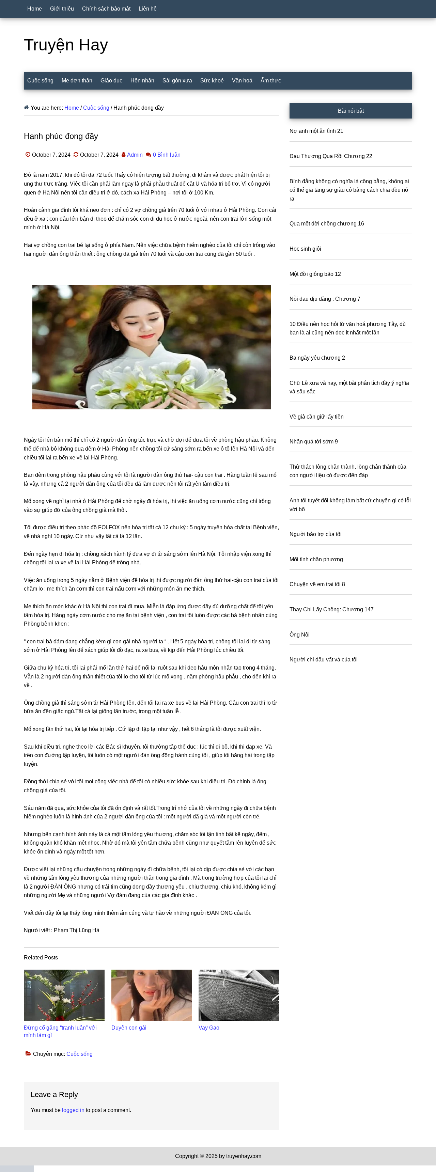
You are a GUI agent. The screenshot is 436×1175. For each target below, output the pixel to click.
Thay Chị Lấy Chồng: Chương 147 (332, 609)
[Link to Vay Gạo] (239, 995)
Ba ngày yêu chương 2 (317, 358)
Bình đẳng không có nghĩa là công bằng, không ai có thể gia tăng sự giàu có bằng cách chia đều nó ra (349, 190)
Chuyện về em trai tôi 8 (317, 584)
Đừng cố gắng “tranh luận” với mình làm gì (60, 1031)
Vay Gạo (209, 1028)
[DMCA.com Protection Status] (17, 1170)
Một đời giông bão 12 (315, 274)
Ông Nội (300, 635)
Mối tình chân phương (316, 559)
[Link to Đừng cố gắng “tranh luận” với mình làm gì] (64, 995)
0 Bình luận (167, 155)
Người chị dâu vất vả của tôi (324, 659)
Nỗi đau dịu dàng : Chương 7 (325, 299)
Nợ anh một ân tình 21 (316, 131)
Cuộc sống (79, 1054)
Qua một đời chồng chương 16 (327, 223)
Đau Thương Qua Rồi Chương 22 (331, 156)
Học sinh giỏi (305, 249)
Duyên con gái (128, 1028)
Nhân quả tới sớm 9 (314, 441)
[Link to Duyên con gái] (151, 995)
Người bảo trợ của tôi (316, 534)
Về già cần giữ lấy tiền (317, 417)
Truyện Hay (66, 45)
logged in (73, 1110)
